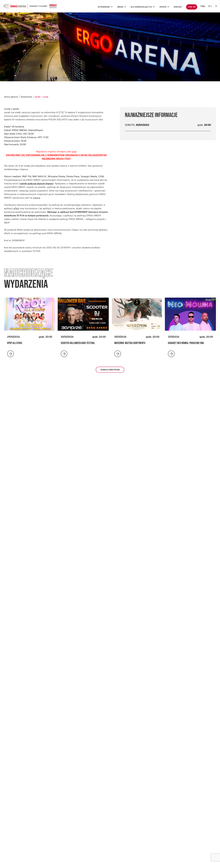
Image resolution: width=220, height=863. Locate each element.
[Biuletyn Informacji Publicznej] (202, 6)
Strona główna (11, 96)
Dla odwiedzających (141, 7)
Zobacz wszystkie (110, 369)
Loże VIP (192, 7)
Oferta (162, 7)
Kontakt (178, 7)
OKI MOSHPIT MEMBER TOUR (181, 343)
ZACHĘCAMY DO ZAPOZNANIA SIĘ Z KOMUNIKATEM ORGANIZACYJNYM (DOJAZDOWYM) (56, 155)
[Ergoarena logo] (14, 6)
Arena (120, 7)
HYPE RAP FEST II (68, 343)
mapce (36, 197)
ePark (16, 208)
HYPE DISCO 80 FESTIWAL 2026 (21, 343)
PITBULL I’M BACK (122, 343)
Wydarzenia (104, 7)
